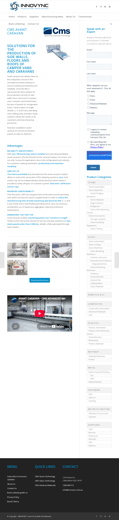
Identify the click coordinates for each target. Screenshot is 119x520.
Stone (92, 182)
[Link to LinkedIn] (105, 6)
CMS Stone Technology (45, 476)
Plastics (93, 323)
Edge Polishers (96, 203)
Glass (91, 237)
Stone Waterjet (97, 199)
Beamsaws (93, 340)
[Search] (110, 24)
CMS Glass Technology (45, 480)
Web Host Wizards (44, 516)
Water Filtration (99, 409)
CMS (91, 429)
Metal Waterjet (95, 382)
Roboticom (93, 436)
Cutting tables (96, 283)
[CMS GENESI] (2, 260)
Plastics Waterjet (96, 343)
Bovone (92, 432)
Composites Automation (99, 308)
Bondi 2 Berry (13, 501)
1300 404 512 (68, 485)
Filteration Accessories (98, 413)
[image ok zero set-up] (41, 251)
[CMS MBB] (117, 260)
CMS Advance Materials (45, 485)
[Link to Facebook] (96, 6)
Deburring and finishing (99, 372)
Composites (95, 304)
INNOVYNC (22, 516)
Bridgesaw (95, 206)
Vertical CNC (95, 280)
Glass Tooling (95, 244)
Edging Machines (99, 264)
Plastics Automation (97, 327)
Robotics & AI (96, 294)
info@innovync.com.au (73, 490)
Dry (91, 375)
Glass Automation (96, 241)
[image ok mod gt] (18, 251)
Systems (92, 416)
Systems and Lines (98, 257)
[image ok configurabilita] (18, 268)
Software (94, 390)
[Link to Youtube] (109, 6)
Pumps (92, 359)
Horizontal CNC (97, 276)
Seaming (94, 273)
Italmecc (92, 445)
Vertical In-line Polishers (100, 260)
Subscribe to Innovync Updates (17, 478)
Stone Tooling (96, 228)
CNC (90, 315)
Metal (92, 367)
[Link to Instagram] (101, 6)
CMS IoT (92, 397)
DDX (90, 394)
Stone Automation (96, 186)
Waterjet (93, 351)
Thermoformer (95, 337)
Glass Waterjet (96, 286)
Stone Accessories (97, 215)
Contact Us (12, 488)
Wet (92, 378)
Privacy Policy (13, 497)
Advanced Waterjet (97, 311)
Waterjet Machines (97, 356)
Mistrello (92, 439)
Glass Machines (96, 247)
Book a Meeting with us (17, 492)
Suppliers (94, 425)
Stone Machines (96, 190)
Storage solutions (98, 219)
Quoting (92, 401)
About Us (11, 484)
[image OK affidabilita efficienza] (63, 251)
